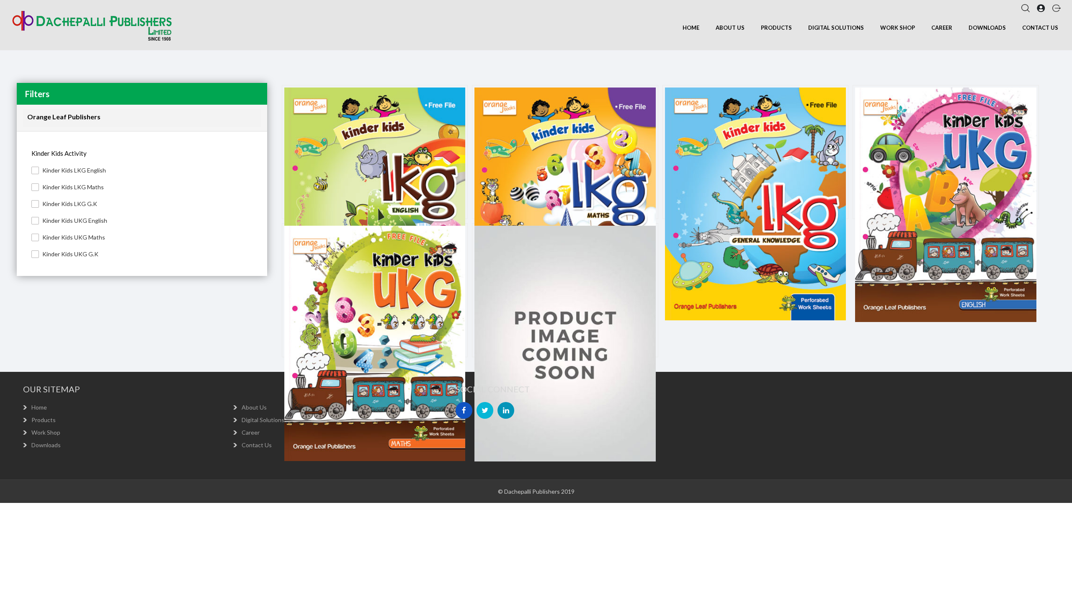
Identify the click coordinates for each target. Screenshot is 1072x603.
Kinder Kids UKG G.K (70, 254)
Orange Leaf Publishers (63, 117)
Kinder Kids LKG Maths (73, 187)
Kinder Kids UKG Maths (73, 237)
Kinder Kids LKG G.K (69, 203)
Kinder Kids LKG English (74, 170)
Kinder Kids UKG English (74, 220)
